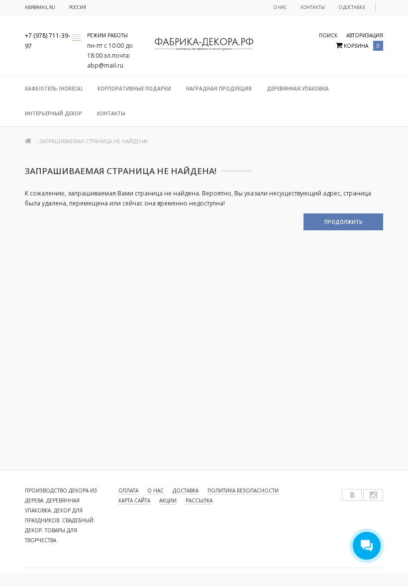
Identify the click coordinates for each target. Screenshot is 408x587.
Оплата (128, 490)
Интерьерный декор (53, 113)
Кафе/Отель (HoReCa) (54, 88)
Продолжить (343, 221)
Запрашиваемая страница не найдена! (93, 141)
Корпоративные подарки (134, 88)
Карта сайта (134, 500)
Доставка (186, 490)
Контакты (313, 7)
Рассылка (199, 500)
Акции (168, 500)
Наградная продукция (219, 88)
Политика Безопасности (243, 490)
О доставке (352, 7)
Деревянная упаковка (298, 88)
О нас (280, 7)
